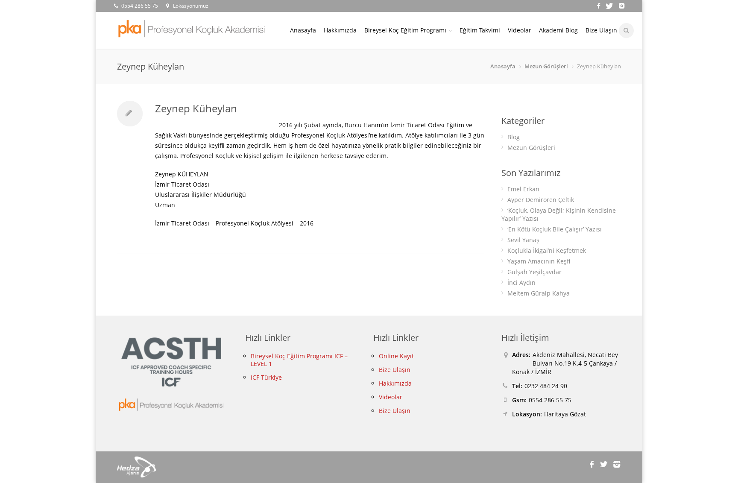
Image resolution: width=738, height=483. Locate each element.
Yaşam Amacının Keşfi (538, 261)
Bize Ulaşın (601, 30)
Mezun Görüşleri (546, 66)
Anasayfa (303, 30)
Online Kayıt (396, 356)
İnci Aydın (521, 282)
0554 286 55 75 (139, 5)
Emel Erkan (523, 189)
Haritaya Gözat (565, 414)
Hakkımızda (340, 30)
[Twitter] (610, 4)
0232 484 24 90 (545, 386)
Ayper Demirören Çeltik (540, 200)
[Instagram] (621, 4)
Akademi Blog (558, 30)
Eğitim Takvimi (480, 30)
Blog (513, 137)
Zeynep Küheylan (196, 108)
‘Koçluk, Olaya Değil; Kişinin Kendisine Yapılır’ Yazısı (558, 214)
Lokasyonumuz (190, 5)
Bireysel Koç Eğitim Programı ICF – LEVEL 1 (299, 360)
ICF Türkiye (266, 377)
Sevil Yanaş (523, 240)
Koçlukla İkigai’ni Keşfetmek (546, 250)
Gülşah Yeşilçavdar (534, 272)
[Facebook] (599, 4)
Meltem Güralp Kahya (538, 293)
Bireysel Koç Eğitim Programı (405, 30)
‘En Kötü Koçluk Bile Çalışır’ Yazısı (554, 229)
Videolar (519, 30)
